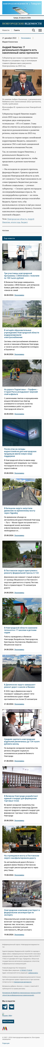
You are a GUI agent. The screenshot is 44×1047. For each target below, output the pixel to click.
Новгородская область (17, 219)
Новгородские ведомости (22, 982)
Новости (5, 30)
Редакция (5, 1043)
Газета (17, 30)
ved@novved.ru (33, 973)
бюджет (24, 222)
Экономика (26, 38)
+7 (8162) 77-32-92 (26, 970)
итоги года (15, 222)
